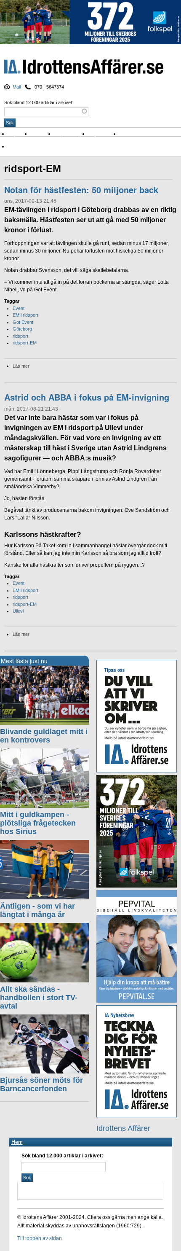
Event (18, 308)
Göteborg (22, 328)
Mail (17, 86)
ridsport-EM (25, 342)
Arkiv (128, 134)
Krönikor (43, 134)
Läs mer (21, 366)
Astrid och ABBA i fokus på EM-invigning (86, 397)
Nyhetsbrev (104, 134)
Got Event (23, 322)
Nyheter (19, 134)
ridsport (20, 336)
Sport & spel (71, 134)
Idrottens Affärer (83, 67)
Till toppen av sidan (39, 1238)
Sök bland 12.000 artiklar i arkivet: (38, 102)
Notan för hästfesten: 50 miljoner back (81, 189)
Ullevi (18, 610)
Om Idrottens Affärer (35, 146)
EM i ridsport (25, 314)
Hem (17, 1142)
